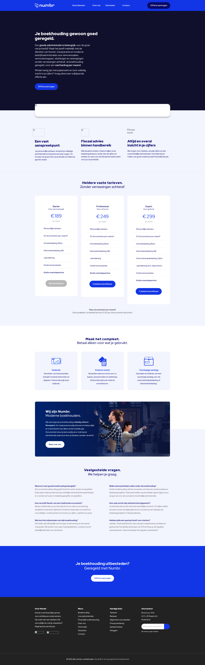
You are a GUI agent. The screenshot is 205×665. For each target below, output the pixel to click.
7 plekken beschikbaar (148, 291)
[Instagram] (167, 659)
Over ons (96, 5)
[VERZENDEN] (167, 626)
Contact (126, 5)
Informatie (110, 5)
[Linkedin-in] (163, 659)
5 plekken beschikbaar (102, 284)
